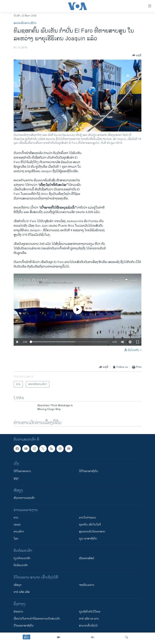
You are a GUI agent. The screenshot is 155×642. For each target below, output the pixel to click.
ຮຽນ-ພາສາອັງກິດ (88, 539)
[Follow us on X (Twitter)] (42, 448)
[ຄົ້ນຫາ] (126, 637)
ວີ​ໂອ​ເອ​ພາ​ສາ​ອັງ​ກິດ (24, 626)
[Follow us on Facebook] (17, 448)
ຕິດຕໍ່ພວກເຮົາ (21, 565)
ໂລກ (16, 539)
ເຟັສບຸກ (18, 585)
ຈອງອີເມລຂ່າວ (86, 585)
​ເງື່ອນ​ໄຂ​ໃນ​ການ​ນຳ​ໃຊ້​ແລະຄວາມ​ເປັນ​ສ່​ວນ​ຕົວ (37, 619)
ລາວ (16, 518)
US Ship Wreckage (33, 280)
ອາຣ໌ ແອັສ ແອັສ (22, 592)
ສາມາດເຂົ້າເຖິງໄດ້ (88, 626)
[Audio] (92, 637)
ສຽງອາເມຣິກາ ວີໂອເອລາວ (34, 284)
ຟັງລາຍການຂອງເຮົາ (24, 498)
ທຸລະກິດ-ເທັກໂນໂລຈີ (90, 525)
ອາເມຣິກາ (19, 532)
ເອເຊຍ (17, 525)
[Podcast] (60, 448)
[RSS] (51, 448)
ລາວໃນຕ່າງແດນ (87, 518)
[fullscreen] (137, 342)
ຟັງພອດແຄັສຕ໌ (86, 558)
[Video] (58, 637)
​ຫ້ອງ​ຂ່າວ (18, 612)
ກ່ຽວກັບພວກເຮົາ (22, 558)
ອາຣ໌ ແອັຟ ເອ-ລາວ (89, 619)
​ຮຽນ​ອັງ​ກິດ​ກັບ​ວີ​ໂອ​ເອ (89, 612)
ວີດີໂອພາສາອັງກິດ (88, 471)
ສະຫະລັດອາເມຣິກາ (25, 23)
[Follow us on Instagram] (34, 448)
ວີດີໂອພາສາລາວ (22, 471)
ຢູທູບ (16, 478)
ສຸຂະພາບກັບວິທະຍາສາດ (92, 532)
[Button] (136, 55)
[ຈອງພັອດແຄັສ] (68, 448)
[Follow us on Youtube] (25, 448)
